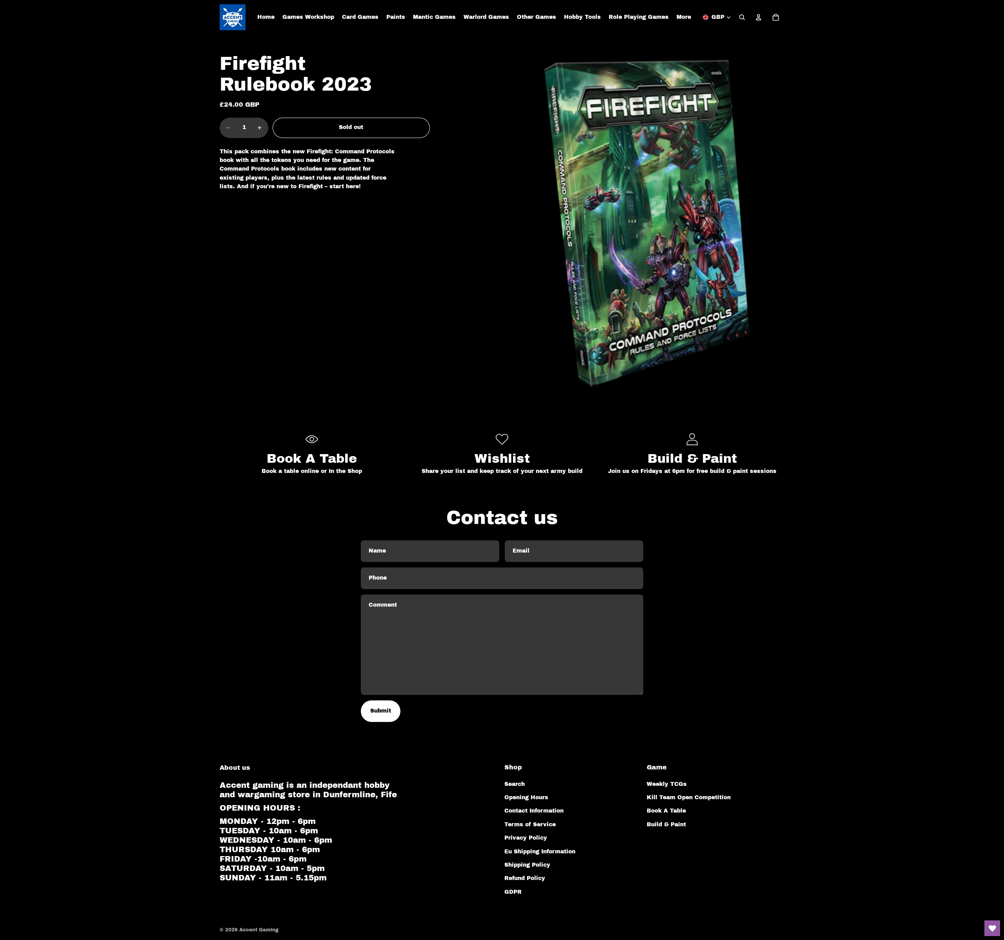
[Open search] (742, 17)
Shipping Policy (527, 865)
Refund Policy (524, 878)
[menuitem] (684, 17)
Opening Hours (526, 797)
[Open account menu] (758, 17)
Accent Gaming (258, 930)
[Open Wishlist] (992, 928)
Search (514, 784)
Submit (380, 711)
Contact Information (534, 811)
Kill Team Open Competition (689, 797)
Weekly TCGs (667, 784)
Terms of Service (530, 824)
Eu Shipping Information (539, 852)
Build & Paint (666, 824)
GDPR (513, 892)
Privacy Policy (525, 838)
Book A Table (666, 811)
